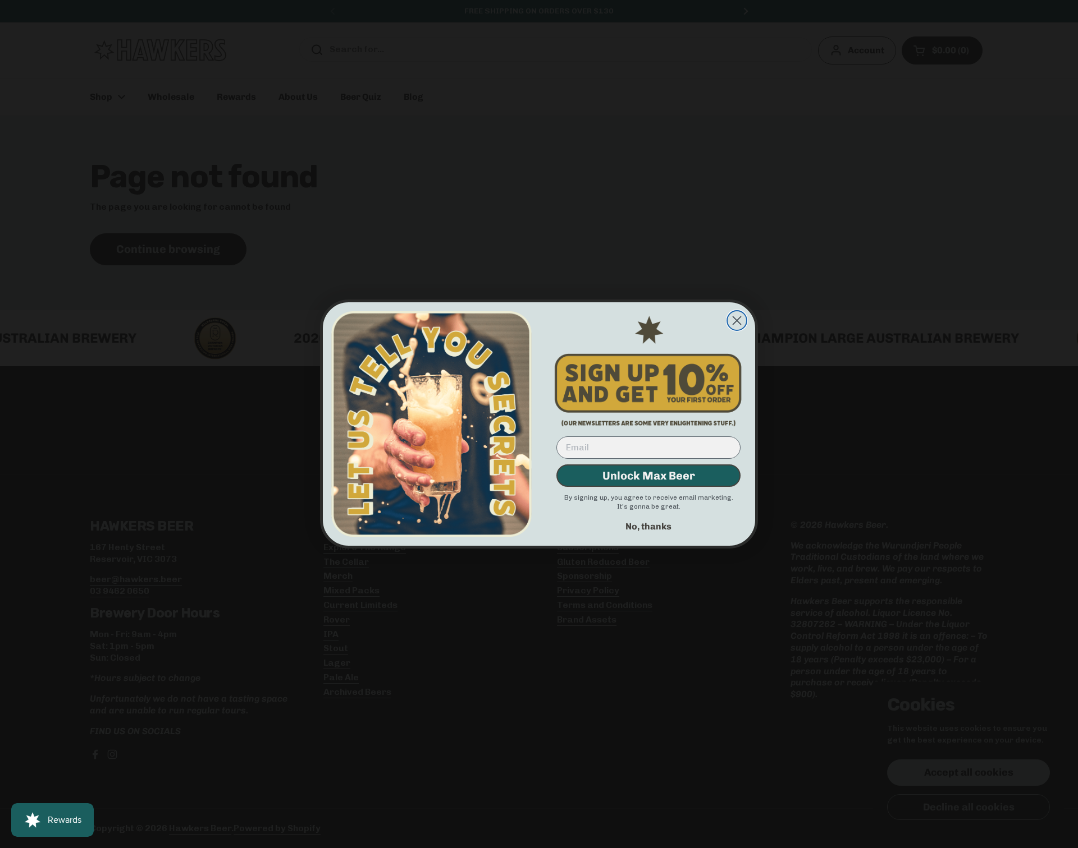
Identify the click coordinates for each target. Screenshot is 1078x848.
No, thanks (648, 526)
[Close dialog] (737, 320)
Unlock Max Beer (648, 475)
